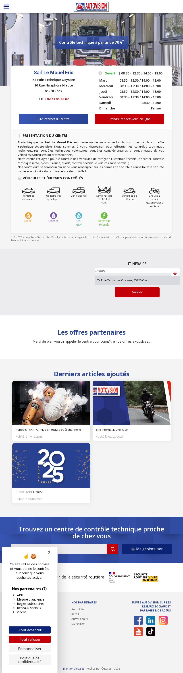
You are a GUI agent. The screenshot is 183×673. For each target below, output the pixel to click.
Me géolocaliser (149, 548)
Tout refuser (30, 639)
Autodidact (78, 609)
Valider (137, 292)
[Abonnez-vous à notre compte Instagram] (163, 620)
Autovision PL (79, 619)
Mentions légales (73, 669)
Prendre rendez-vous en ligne (129, 119)
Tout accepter (30, 630)
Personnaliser (30, 648)
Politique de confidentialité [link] (30, 660)
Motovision (78, 624)
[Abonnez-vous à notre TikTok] (150, 631)
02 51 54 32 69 (58, 99)
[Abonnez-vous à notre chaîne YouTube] (138, 631)
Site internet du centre (54, 119)
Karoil (75, 614)
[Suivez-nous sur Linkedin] (150, 620)
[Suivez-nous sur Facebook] (138, 620)
